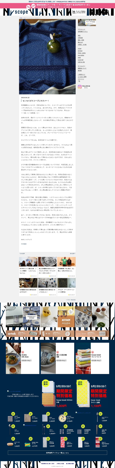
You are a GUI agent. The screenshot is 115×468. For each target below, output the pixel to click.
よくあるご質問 (82, 76)
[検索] (79, 81)
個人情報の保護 (70, 463)
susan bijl (80, 60)
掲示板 (80, 70)
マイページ (81, 79)
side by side (81, 62)
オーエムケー (81, 66)
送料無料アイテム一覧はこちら (57, 453)
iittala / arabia (82, 53)
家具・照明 (81, 40)
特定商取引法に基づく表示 (47, 463)
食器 (79, 35)
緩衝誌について (82, 68)
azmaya (80, 50)
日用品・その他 (82, 44)
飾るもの (80, 42)
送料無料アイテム (83, 31)
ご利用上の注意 (60, 463)
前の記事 (72, 253)
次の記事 (22, 253)
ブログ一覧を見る (71, 299)
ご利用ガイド (81, 74)
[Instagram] (80, 87)
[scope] (21, 12)
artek (79, 57)
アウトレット (81, 29)
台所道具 (80, 37)
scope (79, 48)
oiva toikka (81, 55)
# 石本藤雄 (23, 244)
